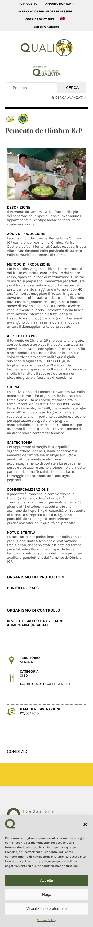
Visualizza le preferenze (46, 908)
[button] (85, 824)
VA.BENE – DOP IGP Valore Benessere (45, 11)
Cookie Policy (46, 920)
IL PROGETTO (28, 3)
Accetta (46, 880)
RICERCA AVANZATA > (69, 97)
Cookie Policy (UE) (39, 19)
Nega (46, 894)
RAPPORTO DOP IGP (57, 3)
